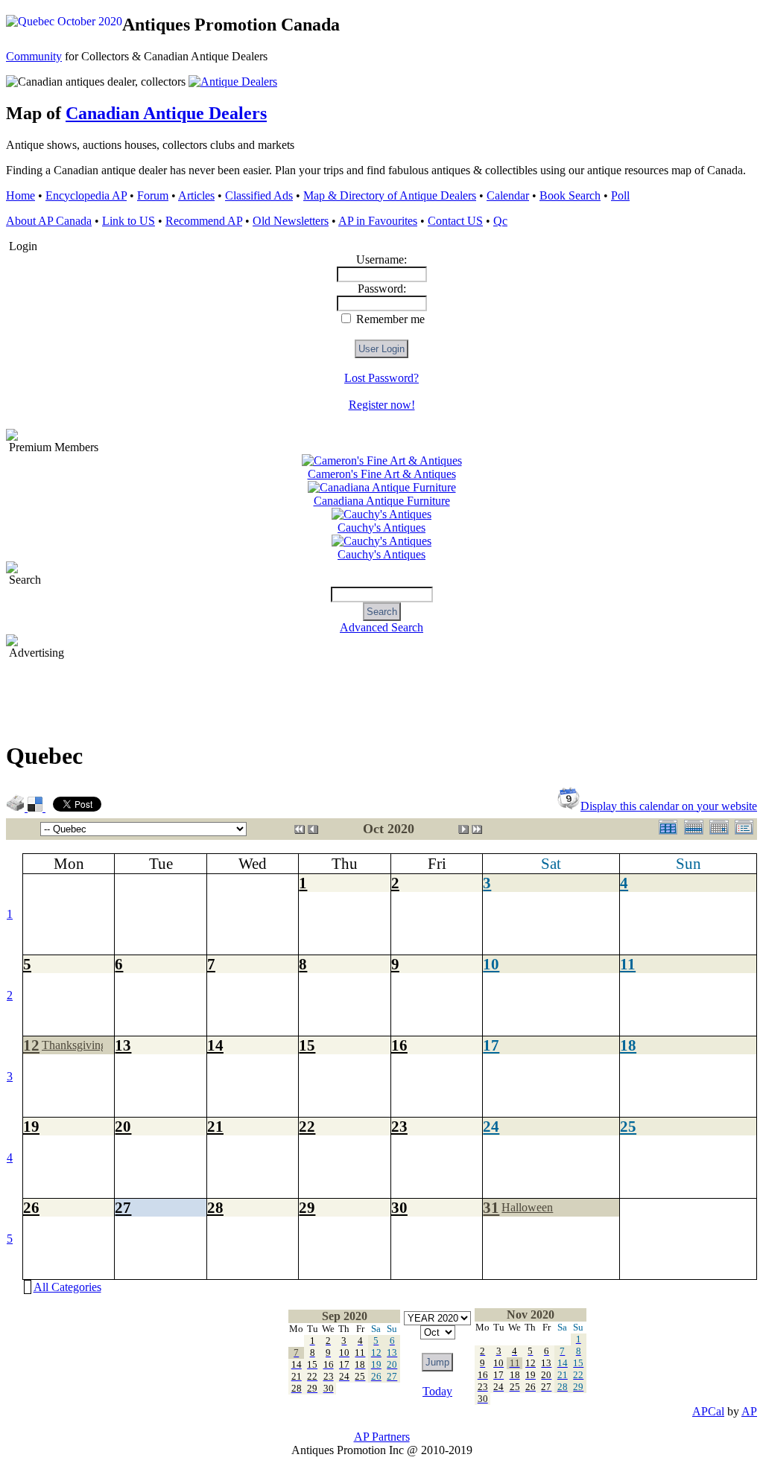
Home (20, 195)
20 (123, 1126)
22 (307, 1126)
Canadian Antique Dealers (166, 113)
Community (34, 56)
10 (491, 963)
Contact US (455, 220)
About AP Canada (49, 220)
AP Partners (382, 1436)
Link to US (128, 220)
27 (123, 1207)
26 (31, 1207)
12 (31, 1045)
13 (123, 1045)
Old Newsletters (291, 220)
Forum (152, 195)
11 (628, 963)
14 (215, 1045)
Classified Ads (259, 195)
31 (491, 1207)
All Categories (67, 1287)
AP (749, 1411)
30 (399, 1207)
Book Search (570, 195)
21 (215, 1126)
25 (628, 1126)
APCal (708, 1411)
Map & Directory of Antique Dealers (389, 195)
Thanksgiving (74, 1045)
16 (399, 1045)
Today (437, 1391)
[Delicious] (36, 807)
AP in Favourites (377, 220)
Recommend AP (203, 220)
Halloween (527, 1207)
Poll (620, 195)
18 (628, 1045)
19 (31, 1126)
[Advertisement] (277, 693)
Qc (500, 220)
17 (491, 1045)
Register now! (382, 404)
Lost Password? (381, 378)
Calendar (508, 195)
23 (399, 1126)
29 (307, 1207)
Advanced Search (381, 627)
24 (491, 1126)
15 (307, 1045)
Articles (196, 195)
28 (215, 1207)
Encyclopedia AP (86, 195)
